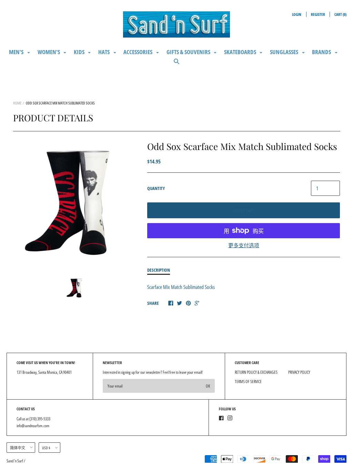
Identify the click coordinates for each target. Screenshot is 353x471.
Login (296, 14)
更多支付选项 (243, 245)
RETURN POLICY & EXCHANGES (256, 372)
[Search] (177, 64)
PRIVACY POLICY (299, 372)
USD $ (46, 447)
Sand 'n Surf (15, 461)
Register (318, 14)
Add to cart (243, 210)
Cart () (340, 14)
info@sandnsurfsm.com (33, 426)
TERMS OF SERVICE (248, 381)
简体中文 (17, 447)
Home (17, 103)
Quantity (156, 188)
